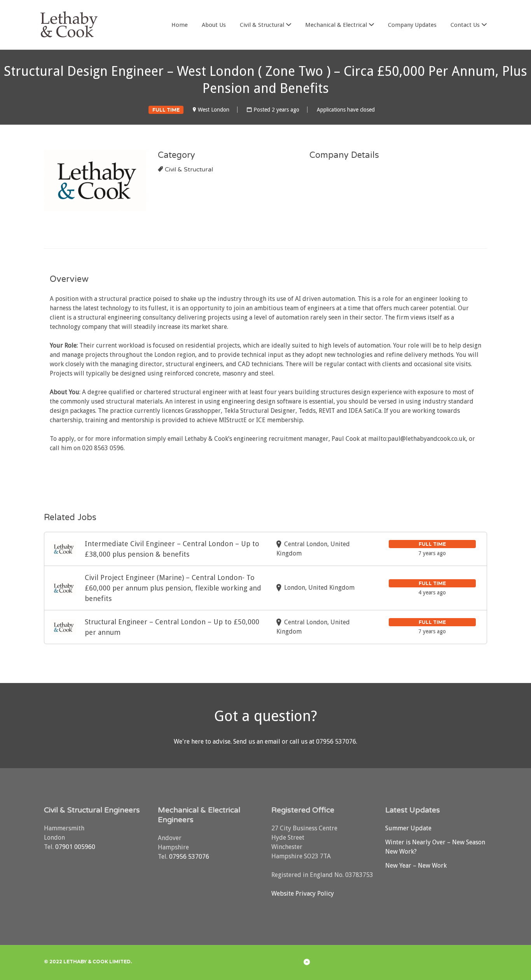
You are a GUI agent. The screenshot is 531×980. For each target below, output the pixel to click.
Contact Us (465, 24)
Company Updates (412, 24)
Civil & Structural (262, 24)
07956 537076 (336, 741)
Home (179, 24)
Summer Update (408, 828)
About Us (214, 24)
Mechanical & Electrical (336, 24)
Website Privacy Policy (302, 893)
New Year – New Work (416, 865)
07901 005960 (75, 847)
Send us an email (256, 741)
